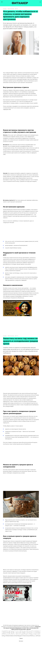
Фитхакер (20, 3)
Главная (21, 638)
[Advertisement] (21, 63)
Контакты (21, 641)
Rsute (12, 72)
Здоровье (5, 8)
